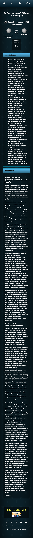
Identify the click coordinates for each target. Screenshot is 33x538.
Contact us (8, 526)
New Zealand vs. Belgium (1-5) (17, 139)
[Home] (4, 3)
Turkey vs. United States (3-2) (17, 153)
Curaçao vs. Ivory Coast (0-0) (17, 163)
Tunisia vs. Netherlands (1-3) (17, 157)
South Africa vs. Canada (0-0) (17, 125)
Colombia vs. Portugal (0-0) (17, 131)
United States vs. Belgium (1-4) (17, 79)
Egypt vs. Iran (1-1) (14, 141)
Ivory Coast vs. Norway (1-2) (17, 117)
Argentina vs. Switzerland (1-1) (17, 68)
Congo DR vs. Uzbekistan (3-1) (17, 133)
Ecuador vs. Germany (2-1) (16, 161)
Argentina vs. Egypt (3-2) (16, 77)
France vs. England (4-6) (15, 62)
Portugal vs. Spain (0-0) (15, 81)
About (25, 526)
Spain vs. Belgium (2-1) (15, 72)
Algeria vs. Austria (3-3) (15, 129)
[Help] (20, 3)
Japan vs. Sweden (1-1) (15, 159)
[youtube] (26, 522)
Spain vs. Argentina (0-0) (16, 60)
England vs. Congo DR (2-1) (16, 111)
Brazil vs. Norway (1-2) (15, 85)
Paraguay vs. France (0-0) (16, 87)
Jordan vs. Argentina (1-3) (16, 127)
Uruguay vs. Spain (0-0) (15, 143)
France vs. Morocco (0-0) (16, 73)
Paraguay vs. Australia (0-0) (17, 155)
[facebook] (16, 522)
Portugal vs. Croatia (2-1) (16, 101)
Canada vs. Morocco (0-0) (16, 89)
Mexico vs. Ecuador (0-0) (16, 113)
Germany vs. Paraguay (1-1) (16, 121)
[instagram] (11, 522)
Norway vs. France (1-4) (15, 149)
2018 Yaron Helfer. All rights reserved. (17, 529)
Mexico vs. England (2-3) (16, 83)
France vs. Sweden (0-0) (15, 115)
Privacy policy (14, 526)
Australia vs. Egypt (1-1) (15, 97)
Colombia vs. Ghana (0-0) (16, 91)
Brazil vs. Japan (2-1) (14, 123)
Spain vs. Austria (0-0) (15, 103)
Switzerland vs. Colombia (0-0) (18, 75)
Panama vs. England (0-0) (16, 135)
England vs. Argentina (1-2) (16, 64)
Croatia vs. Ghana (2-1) (15, 137)
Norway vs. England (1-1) (15, 69)
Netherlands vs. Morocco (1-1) (17, 119)
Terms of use (21, 526)
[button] (28, 3)
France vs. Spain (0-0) (15, 66)
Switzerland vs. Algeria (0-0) (17, 99)
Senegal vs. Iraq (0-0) (15, 151)
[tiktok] (6, 522)
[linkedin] (21, 522)
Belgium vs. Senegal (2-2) (16, 109)
